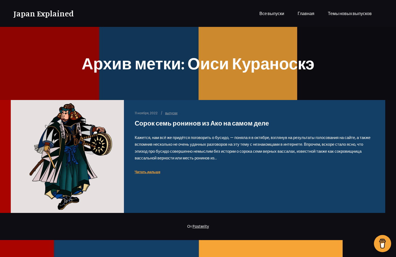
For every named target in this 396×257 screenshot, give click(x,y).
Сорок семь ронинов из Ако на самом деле (202, 123)
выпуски (171, 113)
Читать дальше (147, 171)
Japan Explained (40, 13)
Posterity (201, 226)
